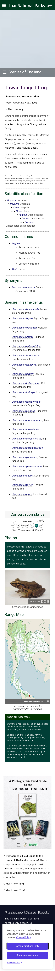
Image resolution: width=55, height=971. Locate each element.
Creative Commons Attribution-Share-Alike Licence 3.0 (23, 178)
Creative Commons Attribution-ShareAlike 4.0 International (45, 601)
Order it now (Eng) (14, 883)
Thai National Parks (31, 6)
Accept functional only (27, 946)
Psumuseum (35, 602)
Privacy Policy (15, 912)
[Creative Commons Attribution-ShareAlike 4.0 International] (45, 701)
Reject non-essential (27, 955)
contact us (13, 563)
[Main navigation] (4, 5)
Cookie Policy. (23, 937)
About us (31, 912)
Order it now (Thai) (14, 890)
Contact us (44, 912)
